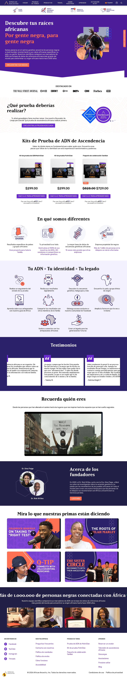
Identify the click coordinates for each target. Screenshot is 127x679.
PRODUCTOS (48, 3)
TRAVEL (60, 3)
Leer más (76, 498)
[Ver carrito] (116, 2)
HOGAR (25, 3)
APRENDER (82, 3)
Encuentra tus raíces (17, 65)
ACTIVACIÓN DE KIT (95, 2)
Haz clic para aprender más (31, 196)
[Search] (121, 2)
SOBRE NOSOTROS (70, 2)
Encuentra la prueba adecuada (38, 125)
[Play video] (62, 434)
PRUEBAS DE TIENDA (35, 2)
